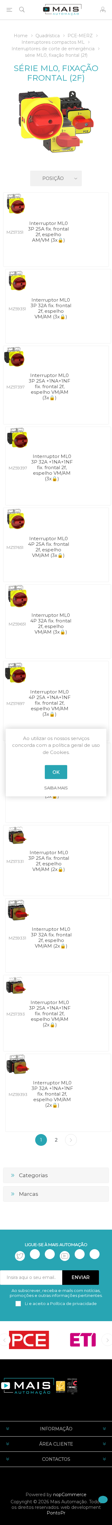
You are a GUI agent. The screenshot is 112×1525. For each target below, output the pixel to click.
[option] (29, 1340)
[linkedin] (80, 1254)
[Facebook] (35, 1254)
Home (21, 35)
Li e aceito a (60, 1303)
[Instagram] (50, 1254)
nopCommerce (69, 1494)
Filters (57, 161)
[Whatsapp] (95, 1254)
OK (56, 772)
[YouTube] (65, 1256)
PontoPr (56, 1513)
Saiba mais (56, 787)
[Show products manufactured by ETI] (83, 1340)
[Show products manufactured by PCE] (29, 1340)
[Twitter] (20, 1256)
